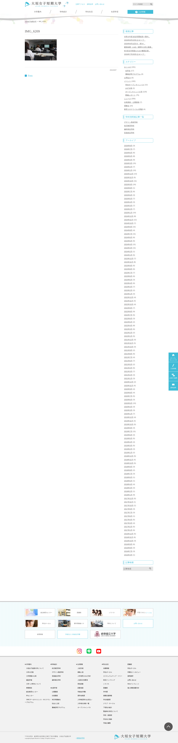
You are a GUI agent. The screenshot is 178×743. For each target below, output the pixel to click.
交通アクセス (80, 4)
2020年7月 (128, 396)
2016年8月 (128, 548)
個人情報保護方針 (133, 688)
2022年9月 (128, 308)
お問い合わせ (99, 4)
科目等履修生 (55, 699)
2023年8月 (128, 269)
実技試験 (79, 684)
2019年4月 (128, 442)
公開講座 (54, 692)
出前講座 (54, 695)
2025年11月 (128, 177)
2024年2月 (128, 252)
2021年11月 (128, 343)
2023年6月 (128, 276)
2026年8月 (128, 146)
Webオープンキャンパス (134, 85)
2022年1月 (128, 336)
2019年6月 (128, 435)
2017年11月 (128, 502)
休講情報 (105, 668)
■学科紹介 (53, 664)
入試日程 (79, 668)
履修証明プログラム (133, 74)
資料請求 (90, 4)
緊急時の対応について (110, 711)
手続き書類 (106, 723)
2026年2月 (128, 167)
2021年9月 (128, 350)
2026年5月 (128, 156)
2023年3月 (128, 287)
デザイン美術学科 (131, 122)
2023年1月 (128, 294)
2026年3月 (128, 163)
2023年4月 (128, 283)
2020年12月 (128, 382)
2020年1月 (128, 414)
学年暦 (105, 692)
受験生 (126, 106)
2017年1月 (128, 530)
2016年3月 (128, 555)
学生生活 (89, 12)
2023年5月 (128, 280)
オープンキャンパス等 (133, 92)
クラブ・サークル (108, 703)
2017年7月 (128, 512)
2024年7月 (128, 234)
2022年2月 (128, 333)
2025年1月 (128, 213)
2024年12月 (128, 216)
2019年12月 (128, 417)
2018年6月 (128, 477)
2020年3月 (128, 410)
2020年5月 (128, 403)
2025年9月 (128, 184)
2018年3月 (128, 488)
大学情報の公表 (30, 676)
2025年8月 (128, 188)
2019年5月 (128, 438)
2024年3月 (128, 248)
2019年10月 (128, 424)
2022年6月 (128, 318)
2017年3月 (128, 523)
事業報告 (28, 688)
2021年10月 (128, 347)
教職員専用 (81, 738)
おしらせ (127, 67)
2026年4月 (128, 160)
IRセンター (29, 695)
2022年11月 (128, 301)
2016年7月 (128, 551)
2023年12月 (128, 259)
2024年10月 (128, 223)
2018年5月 (128, 481)
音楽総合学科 (129, 133)
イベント (127, 81)
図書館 (105, 688)
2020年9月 (128, 389)
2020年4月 (128, 407)
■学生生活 (105, 664)
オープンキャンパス (83, 707)
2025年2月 (128, 209)
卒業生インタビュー (134, 672)
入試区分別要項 (82, 680)
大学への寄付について (33, 684)
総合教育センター (31, 692)
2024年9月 (128, 227)
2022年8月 (128, 311)
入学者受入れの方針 (83, 676)
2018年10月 (128, 463)
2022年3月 (128, 329)
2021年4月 (128, 368)
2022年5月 (128, 322)
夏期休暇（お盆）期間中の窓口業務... (138, 47)
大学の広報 (29, 672)
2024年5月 (128, 241)
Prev (30, 75)
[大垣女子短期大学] (43, 5)
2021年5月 (128, 364)
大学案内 (37, 12)
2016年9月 (128, 544)
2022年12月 (128, 297)
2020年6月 (128, 400)
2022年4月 (128, 325)
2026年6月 (128, 153)
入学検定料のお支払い (84, 699)
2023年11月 (128, 262)
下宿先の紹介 (107, 707)
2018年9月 (128, 467)
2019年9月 (128, 428)
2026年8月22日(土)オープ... (134, 40)
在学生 (127, 71)
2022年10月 (128, 304)
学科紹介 (63, 12)
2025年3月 (128, 206)
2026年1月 (128, 170)
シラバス (105, 684)
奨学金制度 (80, 695)
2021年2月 (128, 375)
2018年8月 (128, 470)
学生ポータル (107, 672)
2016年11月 (128, 537)
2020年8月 (128, 393)
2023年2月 (128, 290)
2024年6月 (128, 237)
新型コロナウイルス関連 (133, 109)
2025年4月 (128, 202)
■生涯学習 (53, 688)
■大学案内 (28, 664)
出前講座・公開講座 (131, 102)
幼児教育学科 (129, 126)
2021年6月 (128, 361)
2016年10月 (128, 541)
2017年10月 (128, 505)
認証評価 (28, 680)
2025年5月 (128, 199)
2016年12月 (128, 534)
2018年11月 (128, 460)
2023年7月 (128, 273)
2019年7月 (128, 431)
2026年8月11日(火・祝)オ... (134, 44)
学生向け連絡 (107, 719)
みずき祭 (128, 88)
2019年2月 (128, 449)
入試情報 (141, 12)
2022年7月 (128, 315)
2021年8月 (128, 354)
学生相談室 (106, 699)
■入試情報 (79, 664)
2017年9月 (128, 509)
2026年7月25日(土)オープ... (134, 54)
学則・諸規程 (107, 715)
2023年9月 (128, 266)
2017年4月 (128, 520)
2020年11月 (128, 386)
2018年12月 (128, 456)
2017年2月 (128, 527)
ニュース (127, 99)
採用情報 (40, 634)
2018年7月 (128, 474)
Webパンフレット (133, 684)
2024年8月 (128, 230)
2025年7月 (128, 191)
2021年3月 (128, 371)
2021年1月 (128, 378)
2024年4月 (128, 244)
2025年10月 (128, 181)
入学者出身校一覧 (82, 703)
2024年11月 (128, 220)
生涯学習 (114, 12)
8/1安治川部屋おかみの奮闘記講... (137, 51)
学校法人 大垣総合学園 (72, 634)
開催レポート (130, 95)
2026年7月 (128, 149)
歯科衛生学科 (129, 129)
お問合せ (127, 78)
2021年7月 (128, 357)
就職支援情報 (107, 695)
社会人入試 (54, 703)
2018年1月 (128, 495)
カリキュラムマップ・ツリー (112, 676)
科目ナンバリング (108, 680)
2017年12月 (128, 498)
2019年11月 (128, 421)
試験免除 (79, 688)
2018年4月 (128, 484)
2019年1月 (128, 453)
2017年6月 (128, 516)
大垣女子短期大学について (34, 668)
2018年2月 (128, 491)
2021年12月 (128, 340)
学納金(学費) (81, 692)
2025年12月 (128, 174)
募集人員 (79, 672)
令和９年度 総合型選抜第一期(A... (137, 37)
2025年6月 (128, 195)
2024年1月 (128, 255)
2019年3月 (128, 446)
